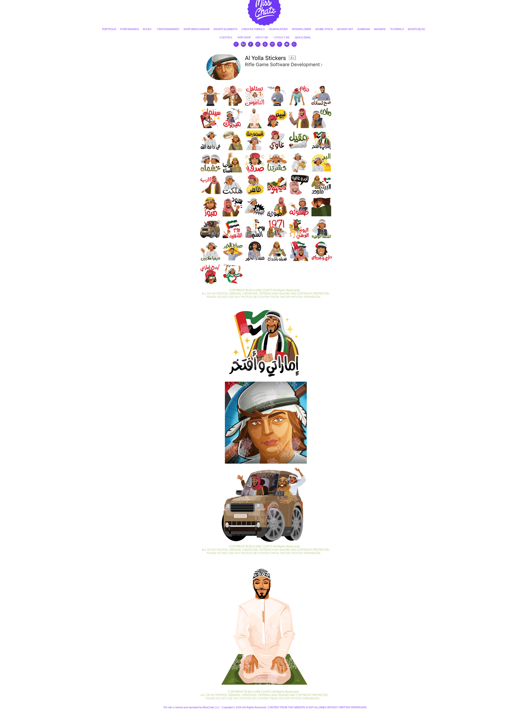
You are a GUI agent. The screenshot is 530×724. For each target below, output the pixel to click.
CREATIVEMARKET (168, 29)
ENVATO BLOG (416, 29)
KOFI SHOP (244, 37)
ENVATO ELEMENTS (225, 29)
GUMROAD (363, 29)
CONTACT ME (282, 37)
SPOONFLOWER (301, 29)
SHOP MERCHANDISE (196, 29)
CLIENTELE (225, 37)
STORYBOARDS (129, 29)
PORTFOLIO (109, 29)
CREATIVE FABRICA (253, 29)
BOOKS (147, 29)
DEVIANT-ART (345, 29)
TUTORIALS (397, 29)
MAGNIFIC (380, 29)
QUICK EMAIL (303, 37)
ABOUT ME (261, 37)
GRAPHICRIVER (278, 29)
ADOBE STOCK (324, 29)
